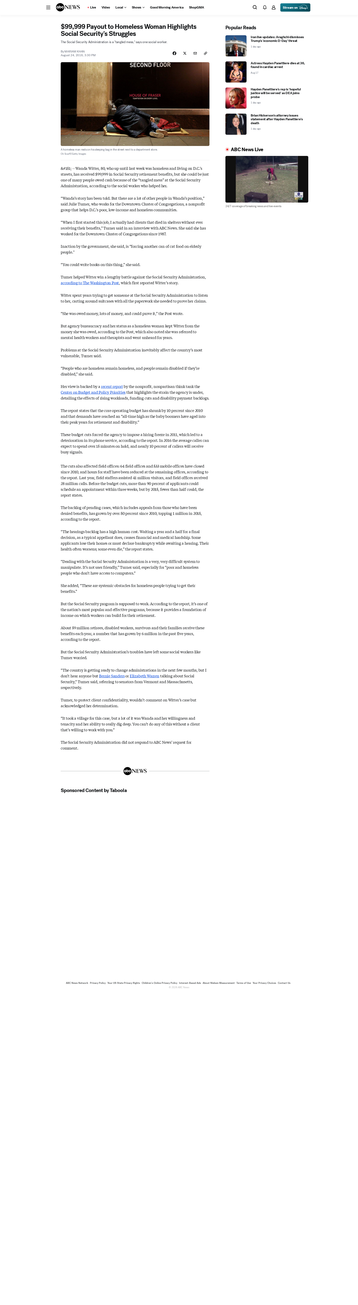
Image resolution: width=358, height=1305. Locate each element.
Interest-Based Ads (190, 983)
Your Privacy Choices (264, 983)
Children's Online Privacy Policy (159, 983)
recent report (112, 386)
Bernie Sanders (112, 675)
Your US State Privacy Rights (123, 983)
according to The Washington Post (90, 282)
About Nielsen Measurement (219, 983)
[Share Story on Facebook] (174, 53)
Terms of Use (243, 983)
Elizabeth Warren (144, 675)
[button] (48, 7)
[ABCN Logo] (68, 7)
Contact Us (284, 983)
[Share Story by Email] (195, 53)
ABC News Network (77, 983)
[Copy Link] (205, 53)
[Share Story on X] (185, 53)
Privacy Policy (98, 983)
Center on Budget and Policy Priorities (93, 392)
